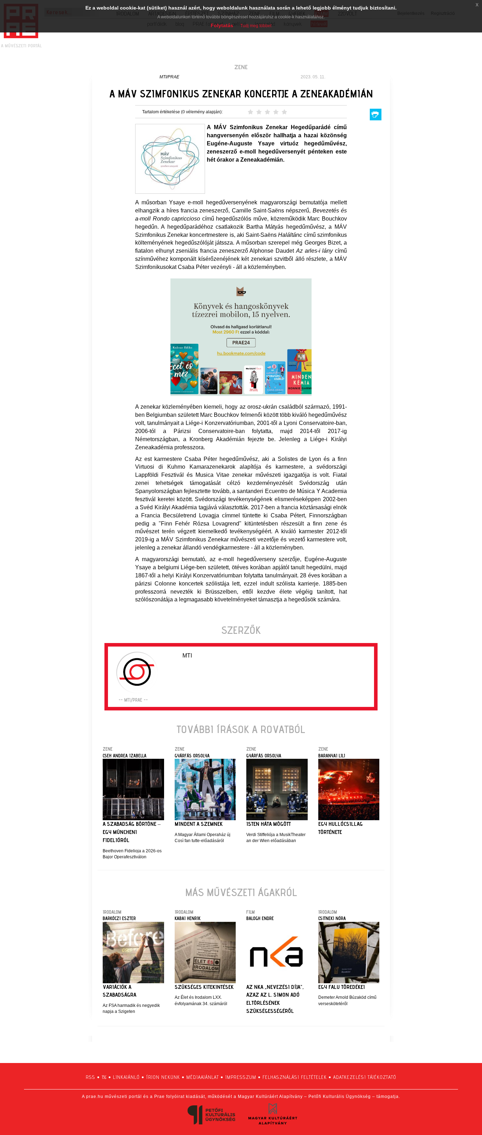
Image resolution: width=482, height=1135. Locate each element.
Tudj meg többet (255, 25)
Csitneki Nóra (332, 918)
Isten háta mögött (268, 824)
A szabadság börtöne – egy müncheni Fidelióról (132, 832)
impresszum (240, 1077)
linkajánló (126, 1077)
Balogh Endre (260, 918)
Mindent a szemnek (199, 824)
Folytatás (222, 25)
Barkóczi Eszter (119, 918)
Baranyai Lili (331, 755)
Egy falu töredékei (341, 987)
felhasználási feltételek (295, 1077)
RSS (90, 1077)
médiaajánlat (202, 1077)
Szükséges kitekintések (204, 987)
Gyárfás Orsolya (192, 755)
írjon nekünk (163, 1077)
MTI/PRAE (169, 76)
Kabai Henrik (187, 918)
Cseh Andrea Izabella (124, 755)
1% (104, 1077)
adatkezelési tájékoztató (364, 1077)
